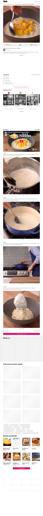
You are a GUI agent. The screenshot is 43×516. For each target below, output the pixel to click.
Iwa (22, 465)
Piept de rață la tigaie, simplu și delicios (7, 463)
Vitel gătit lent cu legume (25, 449)
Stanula (14, 449)
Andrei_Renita (5, 465)
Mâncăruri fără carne (10, 4)
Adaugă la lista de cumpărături (22, 87)
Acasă (4, 4)
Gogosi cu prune (16, 448)
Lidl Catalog (17, 106)
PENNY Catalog (6, 106)
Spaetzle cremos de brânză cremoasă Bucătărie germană (6, 449)
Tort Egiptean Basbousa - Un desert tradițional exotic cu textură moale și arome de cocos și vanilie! (16, 463)
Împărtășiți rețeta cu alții (21, 333)
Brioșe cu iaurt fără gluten (25, 463)
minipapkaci (24, 450)
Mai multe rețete (21, 468)
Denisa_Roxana (34, 449)
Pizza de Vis (34, 448)
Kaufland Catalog (30, 106)
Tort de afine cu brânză (34, 463)
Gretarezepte (5, 450)
